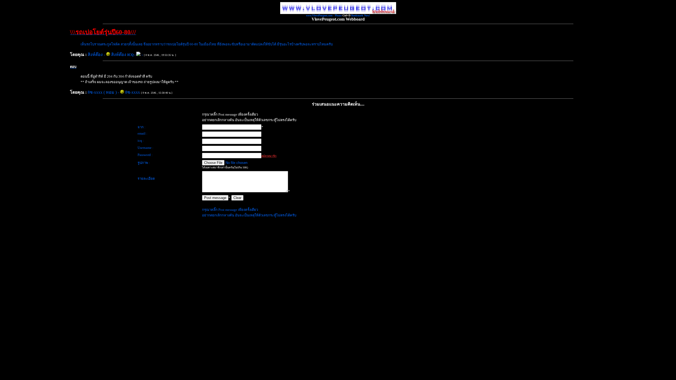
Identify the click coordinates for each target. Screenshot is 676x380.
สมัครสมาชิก (268, 155)
